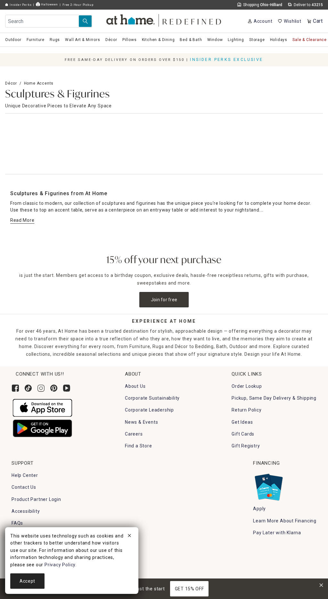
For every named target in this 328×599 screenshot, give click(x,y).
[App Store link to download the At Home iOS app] (42, 407)
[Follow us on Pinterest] (53, 388)
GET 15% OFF (189, 588)
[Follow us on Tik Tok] (28, 388)
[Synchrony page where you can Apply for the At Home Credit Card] (268, 485)
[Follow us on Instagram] (41, 388)
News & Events (141, 422)
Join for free (164, 299)
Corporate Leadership (149, 409)
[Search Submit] (85, 21)
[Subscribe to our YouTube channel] (66, 388)
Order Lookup (247, 386)
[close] (129, 536)
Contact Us (24, 487)
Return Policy (246, 409)
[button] (164, 19)
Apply (259, 508)
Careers (134, 434)
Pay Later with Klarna (277, 532)
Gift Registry (246, 445)
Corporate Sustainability (152, 398)
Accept (27, 581)
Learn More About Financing (284, 520)
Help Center (25, 475)
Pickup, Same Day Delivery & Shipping (274, 398)
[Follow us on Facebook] (15, 388)
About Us (135, 386)
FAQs (17, 523)
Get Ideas (242, 422)
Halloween (49, 4)
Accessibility (26, 511)
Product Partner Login (36, 499)
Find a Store (138, 445)
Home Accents (39, 83)
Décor (11, 83)
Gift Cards (243, 434)
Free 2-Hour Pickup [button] (77, 4)
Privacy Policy (60, 564)
